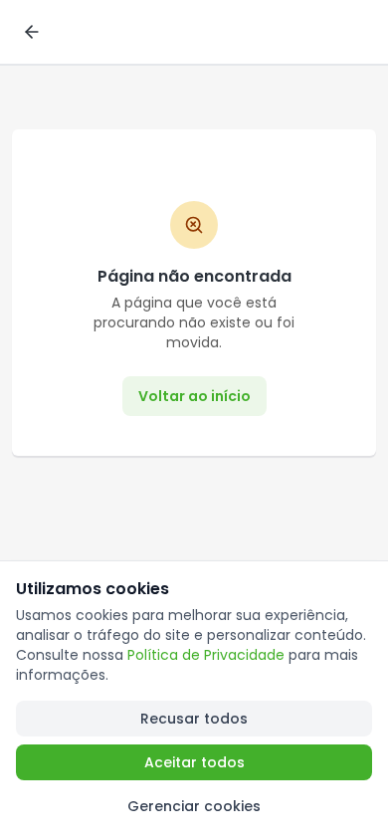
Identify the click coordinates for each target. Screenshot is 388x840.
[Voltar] (32, 32)
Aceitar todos (194, 762)
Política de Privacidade (206, 655)
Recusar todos (194, 719)
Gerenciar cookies (194, 806)
